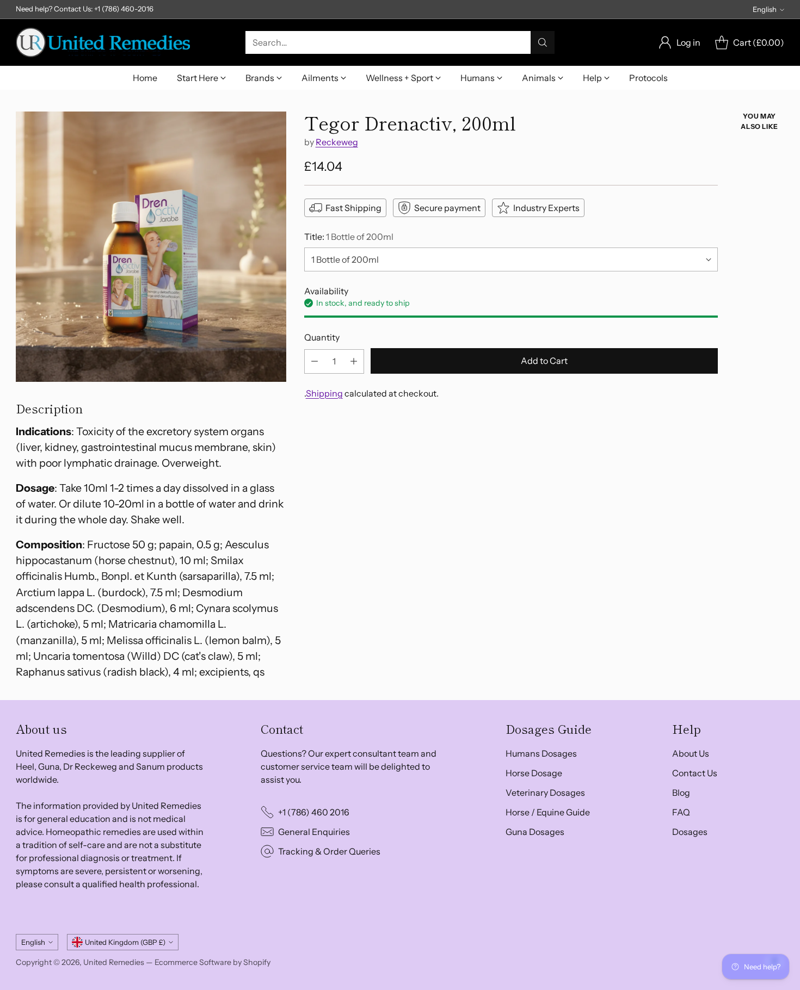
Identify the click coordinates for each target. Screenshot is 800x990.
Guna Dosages (535, 831)
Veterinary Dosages (545, 792)
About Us (690, 753)
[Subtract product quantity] (314, 361)
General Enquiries (314, 831)
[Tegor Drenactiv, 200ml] (151, 246)
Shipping (324, 393)
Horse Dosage (534, 773)
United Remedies (113, 962)
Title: (348, 236)
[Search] (543, 42)
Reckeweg (337, 142)
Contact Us (694, 773)
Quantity (322, 337)
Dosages (689, 831)
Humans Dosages (541, 753)
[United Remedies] (103, 42)
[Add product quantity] (354, 361)
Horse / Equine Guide (548, 812)
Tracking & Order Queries (329, 851)
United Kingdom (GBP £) (125, 942)
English (765, 9)
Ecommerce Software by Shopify (212, 962)
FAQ (681, 812)
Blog (681, 792)
